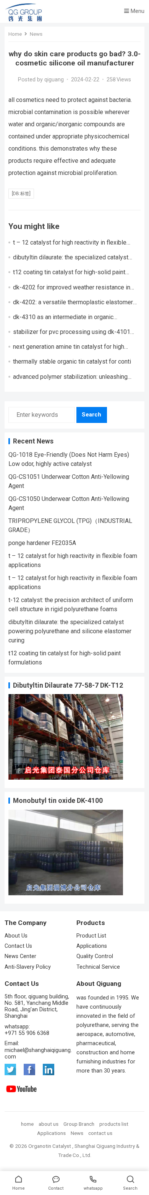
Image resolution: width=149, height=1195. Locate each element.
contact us (100, 1133)
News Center (20, 956)
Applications (91, 946)
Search (91, 414)
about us (48, 1124)
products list (113, 1124)
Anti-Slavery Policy (28, 967)
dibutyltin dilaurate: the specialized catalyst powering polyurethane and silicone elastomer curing (69, 631)
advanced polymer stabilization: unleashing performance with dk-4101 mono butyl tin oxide (76, 380)
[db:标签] (21, 193)
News (36, 34)
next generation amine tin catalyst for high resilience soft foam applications (68, 350)
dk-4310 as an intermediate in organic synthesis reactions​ (63, 320)
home (27, 1124)
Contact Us (18, 946)
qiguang (54, 79)
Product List (92, 936)
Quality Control (94, 956)
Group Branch (78, 1124)
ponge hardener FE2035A (42, 543)
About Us (16, 936)
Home (15, 34)
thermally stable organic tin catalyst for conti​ (72, 361)
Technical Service (98, 967)
